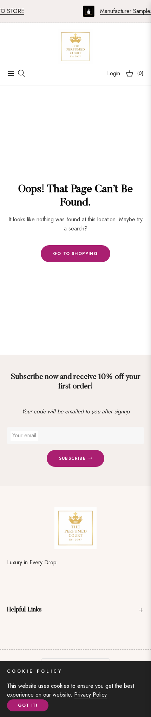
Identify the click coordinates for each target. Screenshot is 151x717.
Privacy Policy (90, 695)
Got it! (28, 705)
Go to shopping (75, 253)
